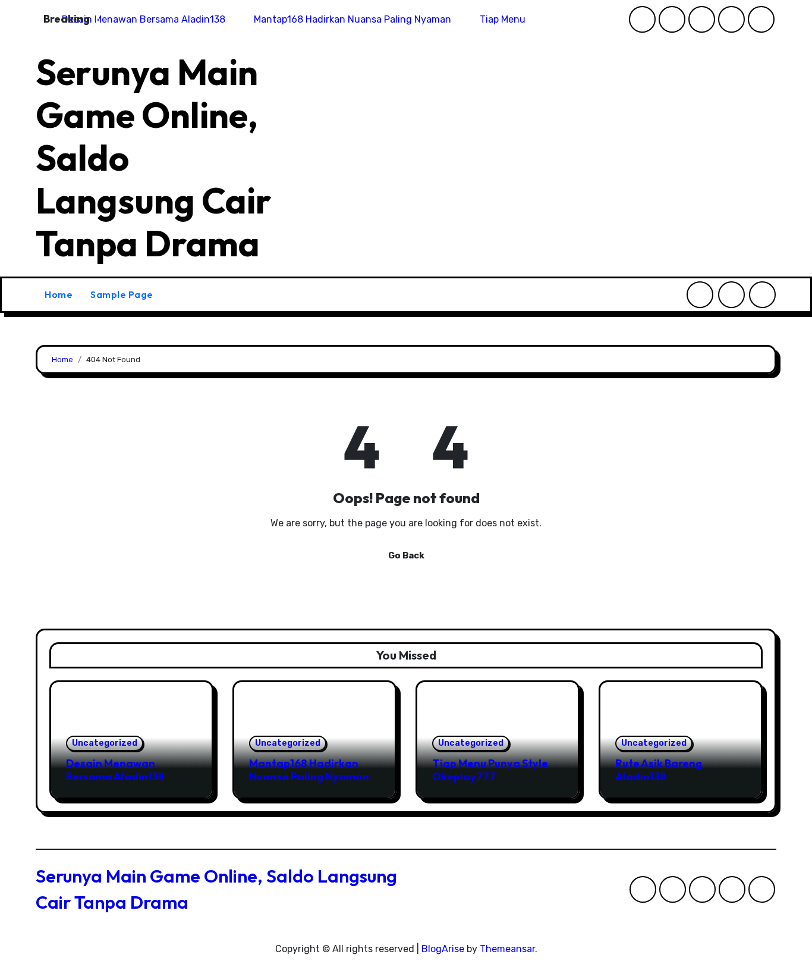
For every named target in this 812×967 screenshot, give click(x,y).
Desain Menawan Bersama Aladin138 (115, 769)
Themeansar (507, 949)
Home (59, 294)
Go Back (406, 555)
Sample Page (121, 294)
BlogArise (442, 949)
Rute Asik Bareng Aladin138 (658, 769)
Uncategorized (104, 743)
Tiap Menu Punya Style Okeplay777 (490, 769)
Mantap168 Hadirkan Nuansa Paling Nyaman (309, 769)
